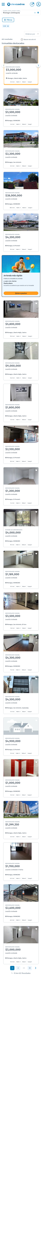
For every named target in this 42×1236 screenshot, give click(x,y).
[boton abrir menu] (3, 4)
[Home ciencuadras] (16, 5)
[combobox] (32, 34)
